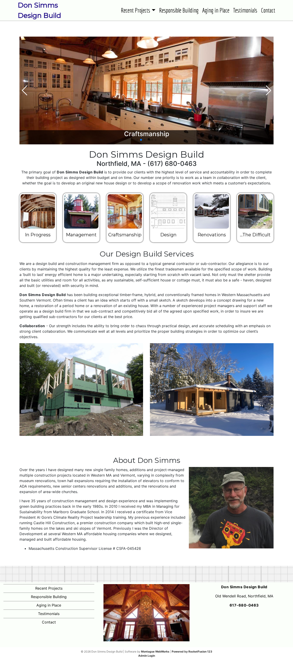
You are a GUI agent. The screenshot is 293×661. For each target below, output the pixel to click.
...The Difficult (255, 234)
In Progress (38, 234)
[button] (137, 140)
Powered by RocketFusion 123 (192, 651)
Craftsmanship (124, 234)
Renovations (212, 234)
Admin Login (146, 655)
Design (168, 234)
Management (81, 234)
